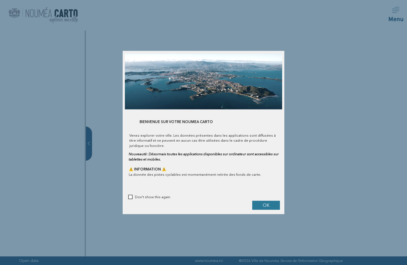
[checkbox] (130, 197)
